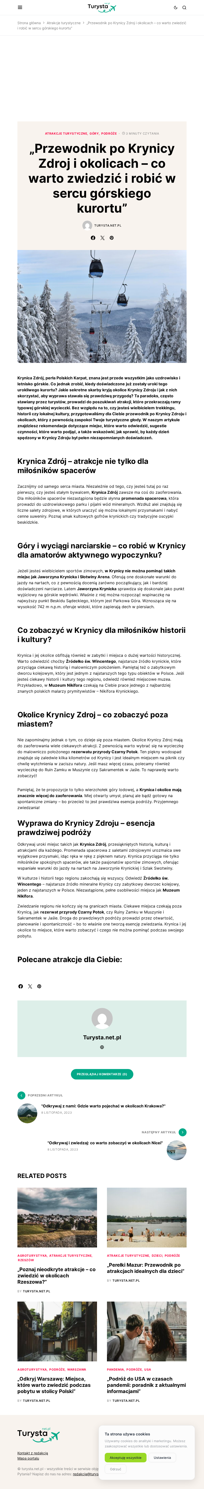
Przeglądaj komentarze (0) (102, 1074)
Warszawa (76, 1369)
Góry (94, 133)
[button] (20, 7)
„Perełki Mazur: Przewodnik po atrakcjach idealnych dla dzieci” (145, 1268)
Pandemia (115, 1369)
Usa (147, 1369)
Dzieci (157, 1255)
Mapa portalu (28, 1458)
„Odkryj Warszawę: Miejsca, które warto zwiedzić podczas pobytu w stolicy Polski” (54, 1385)
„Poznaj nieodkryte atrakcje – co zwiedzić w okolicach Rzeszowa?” (56, 1275)
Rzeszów (26, 1260)
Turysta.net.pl (107, 225)
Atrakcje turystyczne (64, 23)
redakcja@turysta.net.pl (92, 1474)
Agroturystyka (32, 1255)
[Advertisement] (102, 78)
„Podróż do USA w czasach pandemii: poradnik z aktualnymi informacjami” (146, 1385)
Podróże (109, 133)
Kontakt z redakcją (32, 1453)
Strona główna (29, 23)
